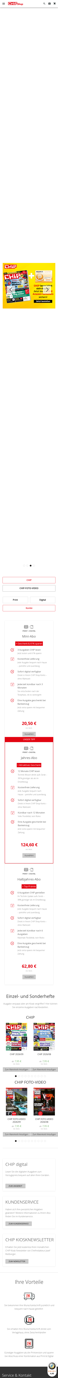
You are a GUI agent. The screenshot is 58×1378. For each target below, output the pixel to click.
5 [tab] (29, 1076)
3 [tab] (31, 566)
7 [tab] (35, 1076)
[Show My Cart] (54, 3)
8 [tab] (38, 1076)
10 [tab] (45, 1076)
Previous (11, 290)
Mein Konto (49, 3)
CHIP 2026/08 (44, 1054)
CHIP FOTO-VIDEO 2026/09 (16, 1120)
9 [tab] (42, 1076)
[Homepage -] (15, 3)
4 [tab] (34, 566)
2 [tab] (27, 566)
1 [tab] (24, 566)
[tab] (29, 580)
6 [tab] (32, 1076)
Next (47, 290)
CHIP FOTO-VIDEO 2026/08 (44, 1120)
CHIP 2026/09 (16, 1054)
